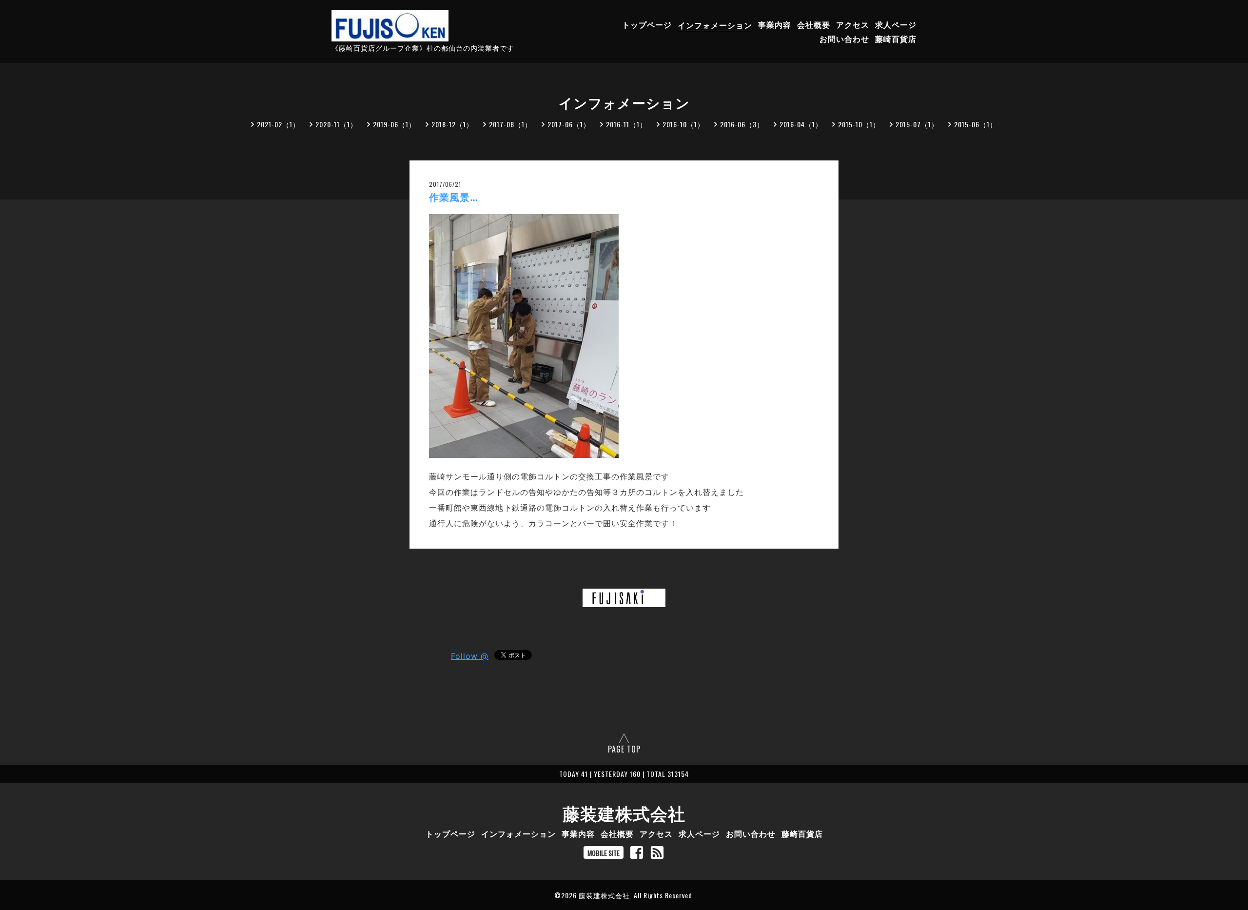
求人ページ (895, 25)
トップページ (647, 25)
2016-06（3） (742, 124)
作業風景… (453, 197)
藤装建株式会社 (624, 812)
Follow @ (469, 656)
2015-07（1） (917, 124)
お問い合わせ (844, 39)
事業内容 (774, 25)
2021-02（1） (278, 124)
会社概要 (813, 25)
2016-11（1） (626, 124)
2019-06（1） (394, 124)
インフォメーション (715, 25)
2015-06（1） (975, 124)
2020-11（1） (336, 124)
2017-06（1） (568, 124)
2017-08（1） (510, 124)
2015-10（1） (859, 124)
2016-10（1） (683, 124)
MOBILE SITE (603, 853)
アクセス (852, 25)
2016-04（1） (801, 124)
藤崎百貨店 (895, 39)
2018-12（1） (452, 124)
